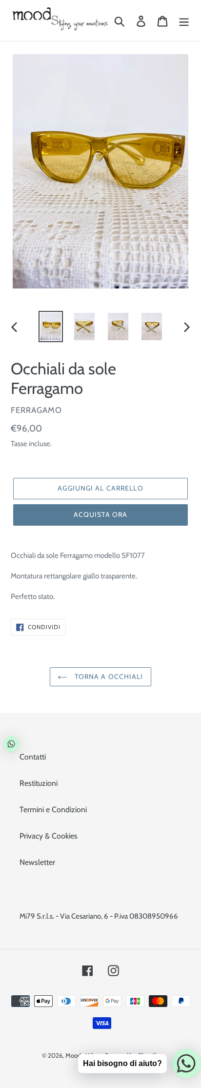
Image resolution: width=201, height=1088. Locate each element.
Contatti (33, 756)
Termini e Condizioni (53, 809)
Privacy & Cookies (49, 836)
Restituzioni (39, 783)
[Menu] (184, 21)
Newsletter (37, 862)
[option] (51, 326)
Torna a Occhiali (107, 676)
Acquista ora (100, 514)
